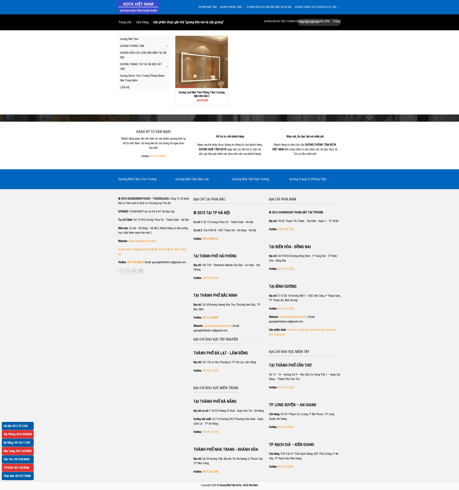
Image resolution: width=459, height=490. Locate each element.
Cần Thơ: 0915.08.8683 (17, 459)
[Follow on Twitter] (134, 271)
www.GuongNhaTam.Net (142, 241)
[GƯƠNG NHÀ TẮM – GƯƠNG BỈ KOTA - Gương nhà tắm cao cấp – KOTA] (138, 7)
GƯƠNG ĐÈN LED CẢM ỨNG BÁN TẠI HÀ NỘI (269, 7)
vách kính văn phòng (321, 329)
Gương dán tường (128, 249)
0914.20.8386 (286, 427)
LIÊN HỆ (337, 21)
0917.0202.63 (210, 238)
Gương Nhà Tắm (207, 7)
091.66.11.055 (211, 370)
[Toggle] (167, 46)
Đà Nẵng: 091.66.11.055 (17, 442)
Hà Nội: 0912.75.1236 (16, 426)
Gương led (145, 249)
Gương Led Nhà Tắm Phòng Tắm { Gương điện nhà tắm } (202, 94)
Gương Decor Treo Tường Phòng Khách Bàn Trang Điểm (297, 21)
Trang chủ (124, 22)
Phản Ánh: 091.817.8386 (17, 476)
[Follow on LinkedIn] (141, 271)
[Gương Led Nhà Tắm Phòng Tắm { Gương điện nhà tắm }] (201, 62)
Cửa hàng (142, 22)
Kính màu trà (160, 249)
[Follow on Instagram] (128, 271)
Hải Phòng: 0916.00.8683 (18, 434)
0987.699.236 (210, 278)
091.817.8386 (158, 156)
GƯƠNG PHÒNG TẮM (230, 7)
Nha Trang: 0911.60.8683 (18, 451)
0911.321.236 (210, 471)
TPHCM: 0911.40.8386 (16, 467)
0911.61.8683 (135, 262)
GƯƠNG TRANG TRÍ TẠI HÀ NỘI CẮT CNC (316, 7)
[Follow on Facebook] (121, 271)
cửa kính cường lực (298, 329)
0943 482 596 (286, 229)
